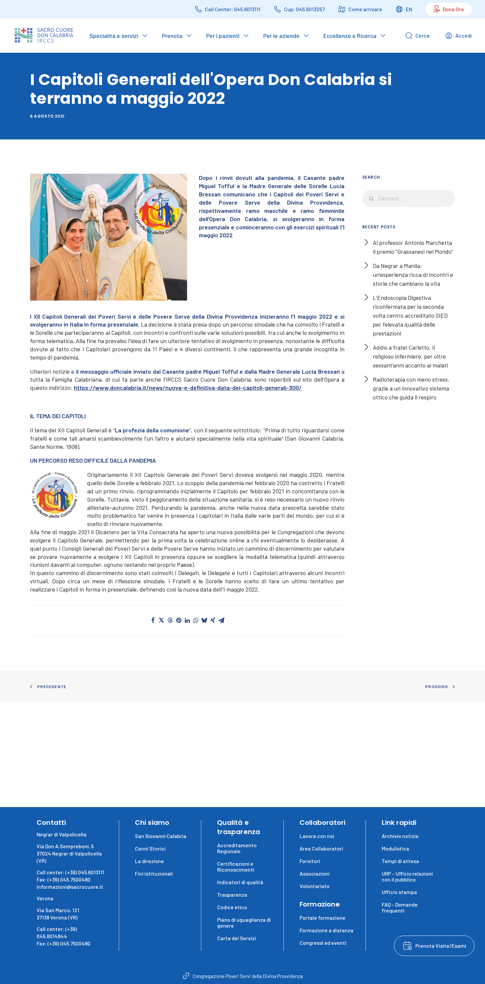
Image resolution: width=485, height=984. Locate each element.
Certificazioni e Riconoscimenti (235, 866)
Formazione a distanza (326, 930)
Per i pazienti (223, 36)
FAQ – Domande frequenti (400, 907)
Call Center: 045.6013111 (232, 9)
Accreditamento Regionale (237, 848)
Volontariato (315, 886)
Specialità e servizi (113, 36)
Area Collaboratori (321, 848)
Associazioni (315, 873)
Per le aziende (281, 36)
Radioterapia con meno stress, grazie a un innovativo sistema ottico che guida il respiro (411, 388)
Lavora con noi (317, 836)
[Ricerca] (408, 198)
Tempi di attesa (400, 861)
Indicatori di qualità (240, 882)
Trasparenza (232, 894)
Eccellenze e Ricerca (349, 36)
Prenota (172, 36)
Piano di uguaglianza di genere (244, 922)
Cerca (422, 35)
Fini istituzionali (154, 873)
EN (409, 9)
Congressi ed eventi (323, 943)
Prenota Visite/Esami (440, 945)
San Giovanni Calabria (160, 836)
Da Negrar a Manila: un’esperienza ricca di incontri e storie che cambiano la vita (413, 274)
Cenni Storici (150, 848)
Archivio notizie (400, 836)
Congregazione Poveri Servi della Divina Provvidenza (248, 976)
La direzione (149, 861)
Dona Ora (453, 9)
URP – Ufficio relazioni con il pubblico (407, 876)
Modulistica (395, 848)
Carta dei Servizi (236, 938)
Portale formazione (322, 917)
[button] (153, 620)
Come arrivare (365, 9)
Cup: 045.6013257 (304, 9)
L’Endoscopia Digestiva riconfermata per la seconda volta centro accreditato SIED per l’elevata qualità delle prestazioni (410, 315)
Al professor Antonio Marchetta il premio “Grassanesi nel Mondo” (413, 247)
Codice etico (232, 907)
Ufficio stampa (399, 892)
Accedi (463, 35)
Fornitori (310, 861)
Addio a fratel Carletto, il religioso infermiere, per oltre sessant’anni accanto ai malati (410, 356)
